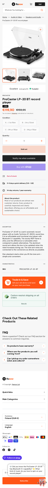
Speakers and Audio (33, 17)
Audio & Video (16, 17)
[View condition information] (41, 204)
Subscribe (23, 483)
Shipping (14, 113)
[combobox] (23, 10)
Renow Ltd (16, 387)
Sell (38, 4)
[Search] (40, 10)
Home (4, 17)
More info (23, 305)
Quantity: (5, 136)
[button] (3, 4)
